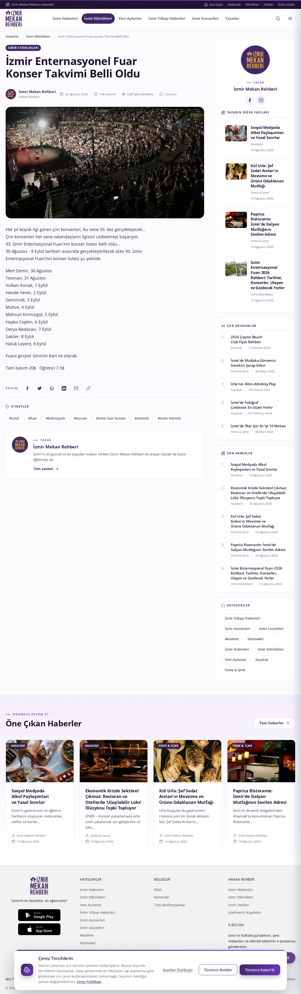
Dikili (158, 889)
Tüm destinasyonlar (169, 905)
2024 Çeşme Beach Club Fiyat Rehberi (246, 339)
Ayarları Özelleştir (178, 969)
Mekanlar (234, 4)
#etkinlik (142, 418)
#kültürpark (55, 418)
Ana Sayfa (216, 4)
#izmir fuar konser (111, 418)
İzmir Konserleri (205, 18)
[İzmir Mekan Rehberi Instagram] (261, 100)
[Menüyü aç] (290, 18)
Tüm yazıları (43, 468)
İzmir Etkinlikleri (98, 18)
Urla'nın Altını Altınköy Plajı (253, 383)
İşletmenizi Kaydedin (244, 912)
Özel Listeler (286, 4)
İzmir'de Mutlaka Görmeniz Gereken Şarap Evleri (253, 363)
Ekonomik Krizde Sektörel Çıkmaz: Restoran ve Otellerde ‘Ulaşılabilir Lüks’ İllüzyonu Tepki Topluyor (259, 492)
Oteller (268, 4)
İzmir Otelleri (238, 905)
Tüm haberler (271, 723)
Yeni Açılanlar (130, 18)
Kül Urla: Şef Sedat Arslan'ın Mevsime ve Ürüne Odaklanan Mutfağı (267, 176)
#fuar (32, 418)
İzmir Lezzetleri (271, 629)
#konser (80, 418)
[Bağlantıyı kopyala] (88, 388)
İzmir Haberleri (65, 18)
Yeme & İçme (235, 670)
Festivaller (256, 639)
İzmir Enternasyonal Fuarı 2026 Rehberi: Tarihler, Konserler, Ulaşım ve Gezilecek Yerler (268, 275)
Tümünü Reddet (218, 969)
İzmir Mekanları (240, 889)
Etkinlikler (252, 4)
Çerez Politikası (89, 981)
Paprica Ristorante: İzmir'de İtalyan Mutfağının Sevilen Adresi (265, 224)
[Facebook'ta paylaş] (27, 388)
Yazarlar (232, 18)
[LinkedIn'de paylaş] (64, 388)
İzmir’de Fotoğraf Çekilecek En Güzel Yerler (252, 405)
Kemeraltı (161, 897)
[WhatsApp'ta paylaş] (52, 388)
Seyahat (261, 660)
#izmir (14, 418)
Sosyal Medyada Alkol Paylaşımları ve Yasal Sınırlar (267, 132)
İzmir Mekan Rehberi (37, 91)
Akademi (232, 639)
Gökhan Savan (101, 835)
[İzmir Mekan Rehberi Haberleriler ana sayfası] (14, 19)
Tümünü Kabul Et (260, 969)
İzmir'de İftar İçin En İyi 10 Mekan (258, 426)
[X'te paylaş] (39, 388)
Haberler (12, 36)
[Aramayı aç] (278, 18)
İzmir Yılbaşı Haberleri (166, 18)
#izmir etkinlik (169, 418)
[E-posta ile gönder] (76, 388)
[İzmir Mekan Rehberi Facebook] (249, 100)
